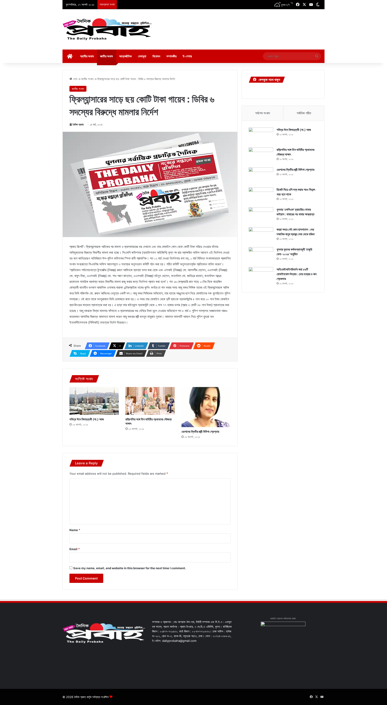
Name (74, 530)
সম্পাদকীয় (171, 56)
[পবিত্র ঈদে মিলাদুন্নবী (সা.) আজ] (94, 401)
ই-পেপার (187, 56)
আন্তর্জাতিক (125, 56)
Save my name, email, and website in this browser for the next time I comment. (129, 568)
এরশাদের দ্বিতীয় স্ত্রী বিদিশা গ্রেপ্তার (200, 431)
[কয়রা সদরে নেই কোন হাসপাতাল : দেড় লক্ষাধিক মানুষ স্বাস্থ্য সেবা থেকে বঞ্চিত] (261, 235)
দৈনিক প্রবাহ (78, 124)
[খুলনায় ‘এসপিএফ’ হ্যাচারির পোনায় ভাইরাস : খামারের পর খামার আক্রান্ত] (261, 215)
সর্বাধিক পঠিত (304, 113)
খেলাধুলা (142, 56)
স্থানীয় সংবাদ (87, 56)
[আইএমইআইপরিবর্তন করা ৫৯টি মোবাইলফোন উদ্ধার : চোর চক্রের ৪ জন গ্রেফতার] (261, 275)
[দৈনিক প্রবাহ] (107, 29)
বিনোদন (156, 56)
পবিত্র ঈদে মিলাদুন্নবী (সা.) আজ (86, 419)
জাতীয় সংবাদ (106, 56)
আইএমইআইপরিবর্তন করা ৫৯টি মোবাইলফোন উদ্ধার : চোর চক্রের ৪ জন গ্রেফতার (296, 274)
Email (74, 549)
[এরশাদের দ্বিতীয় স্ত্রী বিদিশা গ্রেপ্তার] (206, 407)
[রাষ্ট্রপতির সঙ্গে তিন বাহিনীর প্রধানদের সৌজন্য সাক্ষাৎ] (150, 401)
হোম (74, 79)
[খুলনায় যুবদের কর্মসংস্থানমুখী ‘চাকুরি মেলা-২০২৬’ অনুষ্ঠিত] (261, 255)
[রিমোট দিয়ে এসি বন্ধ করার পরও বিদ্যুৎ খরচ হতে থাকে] (261, 195)
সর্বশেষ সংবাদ (262, 113)
